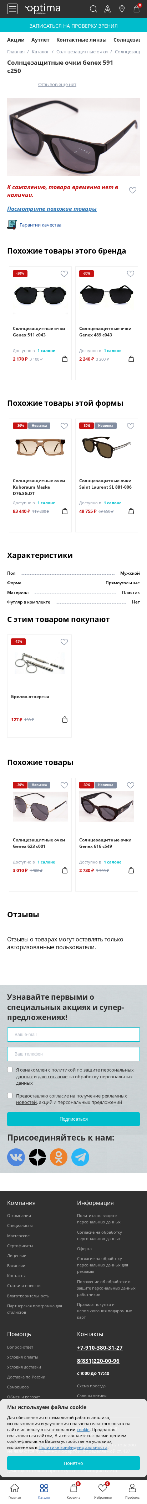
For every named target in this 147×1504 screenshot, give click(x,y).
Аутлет (40, 39)
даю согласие (52, 1076)
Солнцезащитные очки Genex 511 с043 (39, 331)
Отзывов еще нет (57, 84)
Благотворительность (28, 1295)
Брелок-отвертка (30, 696)
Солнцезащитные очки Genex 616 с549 (105, 843)
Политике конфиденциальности (73, 1447)
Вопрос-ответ (20, 1347)
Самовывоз (18, 1386)
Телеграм (80, 1157)
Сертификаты (20, 1245)
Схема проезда (91, 1385)
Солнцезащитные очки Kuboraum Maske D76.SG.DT (39, 487)
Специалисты (19, 1225)
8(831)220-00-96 (98, 1360)
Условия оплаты (22, 1357)
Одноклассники (59, 1157)
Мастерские (18, 1235)
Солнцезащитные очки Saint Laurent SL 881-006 (105, 484)
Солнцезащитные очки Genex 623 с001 (39, 843)
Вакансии (16, 1265)
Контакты (16, 1275)
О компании (19, 1215)
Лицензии (16, 1255)
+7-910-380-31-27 (100, 1347)
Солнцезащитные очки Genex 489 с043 (105, 331)
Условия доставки (24, 1367)
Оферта (84, 1248)
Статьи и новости (24, 1285)
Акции (16, 39)
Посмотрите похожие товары (52, 209)
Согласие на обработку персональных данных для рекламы (102, 1265)
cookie (83, 1429)
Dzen (37, 1157)
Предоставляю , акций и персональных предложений (71, 1099)
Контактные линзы (81, 39)
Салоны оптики (92, 1395)
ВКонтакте (16, 1157)
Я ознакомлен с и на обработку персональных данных (75, 1076)
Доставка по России (26, 1377)
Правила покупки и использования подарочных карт (104, 1311)
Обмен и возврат (23, 1396)
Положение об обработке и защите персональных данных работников (106, 1288)
